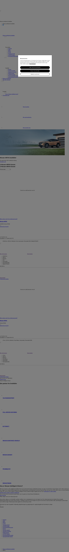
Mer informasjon (32, 63)
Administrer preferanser (35, 74)
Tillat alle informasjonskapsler (35, 67)
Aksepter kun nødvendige (34, 70)
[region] (35, 66)
